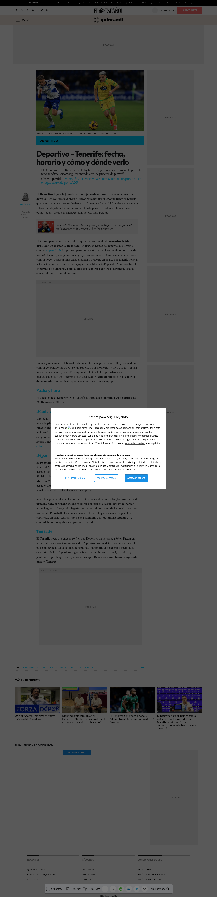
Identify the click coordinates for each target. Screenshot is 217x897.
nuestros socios (101, 424)
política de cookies (134, 443)
